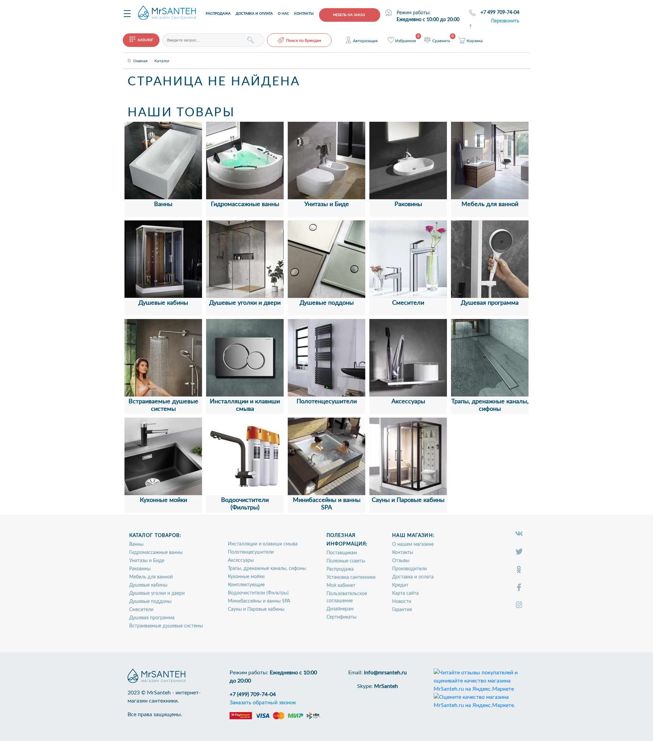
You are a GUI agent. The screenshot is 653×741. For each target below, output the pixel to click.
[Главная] (140, 55)
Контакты (304, 13)
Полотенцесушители (327, 402)
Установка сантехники (350, 577)
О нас (283, 13)
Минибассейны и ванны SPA (259, 601)
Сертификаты (341, 617)
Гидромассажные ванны (245, 204)
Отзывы (400, 560)
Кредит (400, 585)
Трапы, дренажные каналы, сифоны (267, 568)
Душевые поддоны (327, 303)
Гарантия (402, 609)
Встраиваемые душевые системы (166, 626)
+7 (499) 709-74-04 (253, 694)
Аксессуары (408, 402)
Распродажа (218, 13)
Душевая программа (490, 303)
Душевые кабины (163, 303)
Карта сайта (405, 593)
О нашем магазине (413, 544)
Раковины (408, 204)
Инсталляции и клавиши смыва (263, 544)
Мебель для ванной (490, 204)
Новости (401, 601)
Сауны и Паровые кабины (408, 500)
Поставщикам (341, 553)
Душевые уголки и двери (245, 303)
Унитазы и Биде (326, 204)
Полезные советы (345, 561)
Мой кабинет (340, 585)
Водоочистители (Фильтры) (258, 593)
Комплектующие (246, 585)
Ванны (163, 204)
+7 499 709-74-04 (500, 12)
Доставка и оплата (254, 13)
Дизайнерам (340, 609)
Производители (409, 569)
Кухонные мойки (163, 500)
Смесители (408, 303)
